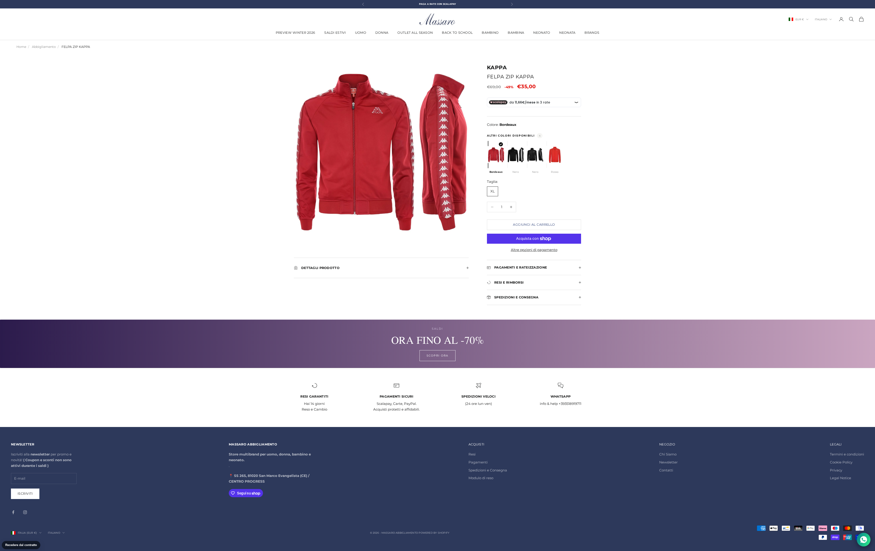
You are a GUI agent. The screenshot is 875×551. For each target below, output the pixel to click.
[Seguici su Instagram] (25, 512)
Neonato (541, 33)
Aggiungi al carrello (534, 224)
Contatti (666, 470)
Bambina (516, 33)
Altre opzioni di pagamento (534, 250)
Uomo (360, 33)
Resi (472, 454)
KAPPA (497, 67)
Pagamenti (478, 462)
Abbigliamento (44, 47)
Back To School (457, 33)
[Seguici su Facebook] (13, 512)
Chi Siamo (668, 454)
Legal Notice (840, 478)
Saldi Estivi (335, 33)
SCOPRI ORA (437, 355)
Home (21, 47)
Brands (591, 33)
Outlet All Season (415, 33)
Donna (381, 33)
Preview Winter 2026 (295, 33)
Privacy (836, 470)
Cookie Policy (841, 462)
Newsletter (668, 462)
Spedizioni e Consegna (487, 470)
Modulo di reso (480, 478)
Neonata (567, 33)
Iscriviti (25, 494)
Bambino (490, 33)
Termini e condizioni (847, 454)
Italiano (821, 19)
